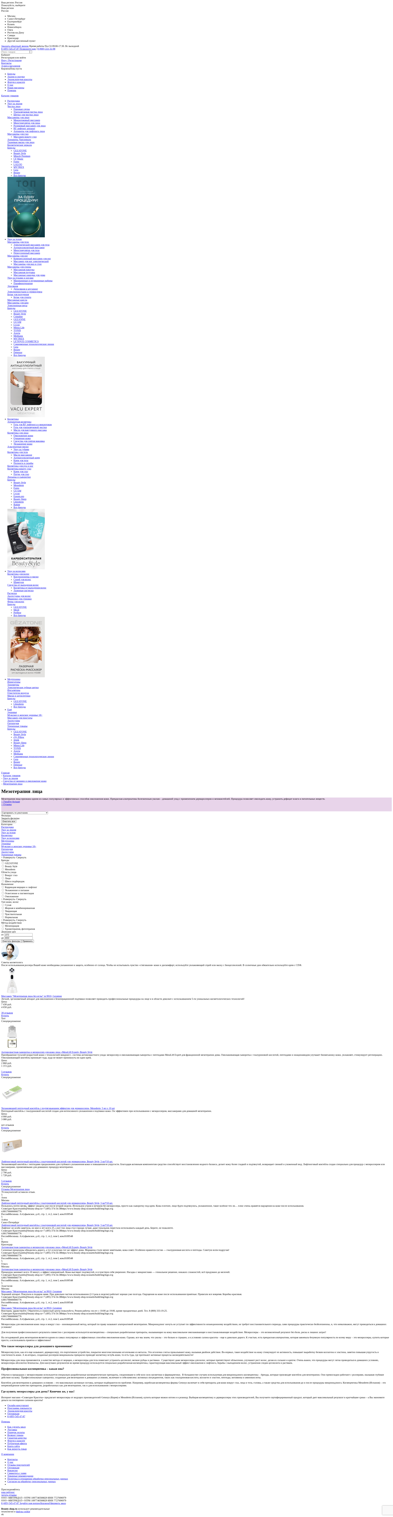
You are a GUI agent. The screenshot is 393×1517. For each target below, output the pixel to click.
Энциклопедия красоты (19, 79)
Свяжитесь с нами (16, 1473)
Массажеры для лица (18, 117)
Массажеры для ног (17, 255)
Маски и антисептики (18, 695)
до (2, 938)
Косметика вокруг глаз (19, 468)
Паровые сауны (22, 109)
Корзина (44, 1503)
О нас (10, 85)
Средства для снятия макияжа (29, 441)
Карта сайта (13, 1446)
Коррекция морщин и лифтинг (20, 887)
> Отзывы (6, 804)
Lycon (17, 325)
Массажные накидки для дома (29, 275)
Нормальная (11, 917)
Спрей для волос (22, 579)
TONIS (17, 330)
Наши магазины (15, 87)
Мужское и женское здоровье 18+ (24, 715)
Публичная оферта (17, 1443)
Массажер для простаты (19, 718)
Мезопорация (11, 926)
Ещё (9, 709)
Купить (5, 1015)
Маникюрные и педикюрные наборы (33, 280)
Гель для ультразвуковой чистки (30, 427)
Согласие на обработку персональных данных (31, 1481)
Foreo (16, 161)
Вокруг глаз (10, 875)
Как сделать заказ (16, 1427)
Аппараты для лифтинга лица (29, 131)
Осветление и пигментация (19, 893)
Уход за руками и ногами (20, 278)
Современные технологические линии (34, 344)
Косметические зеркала (19, 145)
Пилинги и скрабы (23, 463)
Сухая (7, 905)
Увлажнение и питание (16, 890)
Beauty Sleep (20, 499)
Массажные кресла (17, 300)
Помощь (11, 90)
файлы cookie (23, 1511)
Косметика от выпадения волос (30, 587)
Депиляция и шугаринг (26, 289)
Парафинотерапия (23, 283)
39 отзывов (7, 1013)
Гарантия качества (17, 1438)
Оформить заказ (57, 1503)
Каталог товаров (10, 95)
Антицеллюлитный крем (27, 457)
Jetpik (16, 740)
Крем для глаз (21, 471)
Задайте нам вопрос (30, 1503)
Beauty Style (20, 153)
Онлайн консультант (18, 1405)
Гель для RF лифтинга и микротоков (33, 424)
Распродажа (13, 101)
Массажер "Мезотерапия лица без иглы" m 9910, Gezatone (31, 996)
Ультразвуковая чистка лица (28, 112)
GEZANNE (19, 319)
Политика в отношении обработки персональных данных (37, 1478)
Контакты (12, 1459)
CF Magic (18, 159)
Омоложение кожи (23, 435)
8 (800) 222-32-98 (46, 49)
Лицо (7, 878)
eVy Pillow (19, 737)
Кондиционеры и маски (26, 576)
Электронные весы (17, 305)
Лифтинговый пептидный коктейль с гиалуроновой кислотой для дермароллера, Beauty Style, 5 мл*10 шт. (57, 1161)
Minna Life (19, 327)
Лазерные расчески (24, 590)
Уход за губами (21, 449)
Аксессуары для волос (19, 596)
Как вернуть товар (17, 1449)
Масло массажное (23, 455)
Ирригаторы (13, 682)
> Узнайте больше (10, 801)
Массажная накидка (24, 269)
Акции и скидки (16, 76)
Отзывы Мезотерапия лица (15, 1189)
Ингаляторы (13, 690)
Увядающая (10, 911)
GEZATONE (20, 150)
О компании (7, 1454)
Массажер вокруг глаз (25, 136)
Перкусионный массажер (27, 253)
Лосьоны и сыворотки (19, 477)
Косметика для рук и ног (20, 466)
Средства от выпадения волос (23, 585)
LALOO (18, 164)
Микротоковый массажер (27, 120)
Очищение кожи (22, 438)
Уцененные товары (17, 726)
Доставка (12, 1429)
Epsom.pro (19, 496)
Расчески (12, 593)
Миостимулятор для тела (26, 250)
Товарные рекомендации (20, 1476)
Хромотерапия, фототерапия (19, 929)
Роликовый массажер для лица (30, 125)
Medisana (18, 336)
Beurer (17, 172)
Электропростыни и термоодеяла (24, 291)
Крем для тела (21, 460)
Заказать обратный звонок (15, 46)
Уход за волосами (16, 571)
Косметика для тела (17, 452)
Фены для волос (15, 601)
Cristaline (18, 316)
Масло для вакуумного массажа (30, 430)
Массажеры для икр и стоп (28, 264)
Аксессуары (13, 720)
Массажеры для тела (18, 242)
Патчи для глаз (21, 474)
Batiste (17, 504)
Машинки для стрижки (19, 599)
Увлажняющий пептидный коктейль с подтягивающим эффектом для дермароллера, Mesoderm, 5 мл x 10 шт (58, 1108)
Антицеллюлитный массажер (29, 247)
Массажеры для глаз (17, 134)
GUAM (17, 322)
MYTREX (19, 167)
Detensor (18, 352)
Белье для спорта (22, 297)
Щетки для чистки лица (26, 114)
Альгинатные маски (18, 446)
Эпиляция (12, 286)
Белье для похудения (18, 294)
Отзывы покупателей (18, 1465)
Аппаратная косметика (19, 421)
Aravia (17, 333)
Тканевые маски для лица (20, 142)
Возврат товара (15, 1435)
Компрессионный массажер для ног (32, 258)
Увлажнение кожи (23, 444)
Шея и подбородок (14, 881)
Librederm (19, 502)
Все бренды (20, 175)
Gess (16, 170)
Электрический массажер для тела (31, 244)
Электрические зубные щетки (23, 687)
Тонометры (13, 684)
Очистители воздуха (18, 693)
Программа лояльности (19, 1408)
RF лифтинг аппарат (24, 128)
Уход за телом (14, 239)
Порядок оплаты (16, 1432)
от (2, 934)
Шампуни (19, 582)
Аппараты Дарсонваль (19, 139)
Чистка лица (13, 106)
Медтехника (13, 679)
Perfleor (17, 612)
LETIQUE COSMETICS (26, 341)
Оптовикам (13, 1413)
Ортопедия (13, 723)
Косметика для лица (17, 433)
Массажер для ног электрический (31, 261)
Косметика (13, 419)
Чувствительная (13, 914)
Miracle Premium (22, 156)
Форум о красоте (16, 82)
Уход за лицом (14, 103)
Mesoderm (19, 485)
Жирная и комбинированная (19, 908)
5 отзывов (6, 1071)
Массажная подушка (24, 272)
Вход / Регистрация (11, 60)
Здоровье (12, 712)
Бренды (11, 74)
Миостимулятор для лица (27, 123)
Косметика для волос (18, 574)
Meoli (16, 610)
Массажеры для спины (19, 267)
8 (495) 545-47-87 (16, 1416)
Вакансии (12, 1470)
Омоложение (11, 896)
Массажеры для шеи (18, 302)
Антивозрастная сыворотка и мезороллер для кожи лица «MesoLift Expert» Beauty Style (46, 1052)
